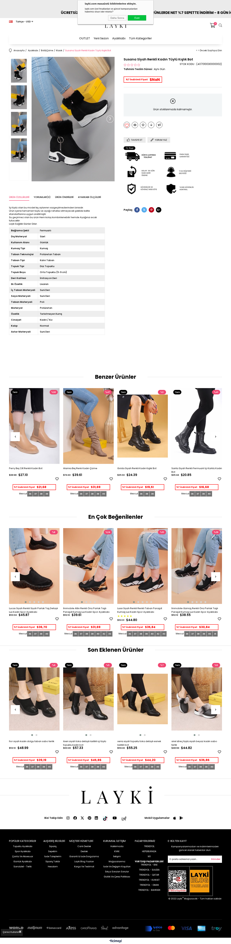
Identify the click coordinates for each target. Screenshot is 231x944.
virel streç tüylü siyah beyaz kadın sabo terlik (194, 743)
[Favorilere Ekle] (127, 125)
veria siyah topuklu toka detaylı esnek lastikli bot (139, 743)
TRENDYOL (149, 846)
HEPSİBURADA (149, 851)
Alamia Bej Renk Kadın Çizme (80, 468)
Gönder (216, 859)
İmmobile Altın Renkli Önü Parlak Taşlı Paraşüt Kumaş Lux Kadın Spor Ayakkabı (86, 610)
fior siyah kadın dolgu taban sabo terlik (31, 741)
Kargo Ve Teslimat (84, 866)
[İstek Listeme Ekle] (135, 125)
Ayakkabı (118, 38)
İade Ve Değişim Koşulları (116, 866)
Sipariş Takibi (52, 861)
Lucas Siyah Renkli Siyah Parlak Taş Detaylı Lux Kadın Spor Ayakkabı (33, 610)
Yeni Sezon (101, 38)
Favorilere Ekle (57, 478)
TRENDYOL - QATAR (149, 874)
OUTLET (84, 38)
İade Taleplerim (52, 856)
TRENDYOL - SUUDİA (149, 869)
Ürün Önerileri (64, 197)
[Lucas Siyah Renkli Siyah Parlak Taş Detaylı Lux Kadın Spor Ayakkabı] (34, 566)
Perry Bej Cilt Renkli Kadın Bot (25, 468)
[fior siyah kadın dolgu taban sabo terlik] (34, 699)
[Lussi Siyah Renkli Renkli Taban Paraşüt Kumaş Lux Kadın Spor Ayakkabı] (142, 566)
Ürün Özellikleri (19, 197)
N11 (149, 856)
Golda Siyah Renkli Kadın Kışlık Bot (136, 468)
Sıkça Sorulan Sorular (117, 871)
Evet (137, 17)
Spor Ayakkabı (22, 851)
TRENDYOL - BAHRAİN (149, 889)
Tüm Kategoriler (140, 38)
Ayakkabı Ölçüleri (89, 197)
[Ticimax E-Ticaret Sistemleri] (115, 941)
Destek (84, 851)
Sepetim (52, 851)
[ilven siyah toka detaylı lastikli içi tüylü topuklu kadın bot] (88, 699)
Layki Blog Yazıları (84, 861)
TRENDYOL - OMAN (149, 884)
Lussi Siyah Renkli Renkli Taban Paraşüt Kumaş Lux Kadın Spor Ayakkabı (139, 610)
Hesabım (53, 866)
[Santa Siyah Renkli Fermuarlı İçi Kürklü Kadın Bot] (196, 426)
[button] (25, 602)
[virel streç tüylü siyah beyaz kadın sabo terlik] (196, 699)
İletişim (117, 856)
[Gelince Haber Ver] (159, 125)
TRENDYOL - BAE (149, 864)
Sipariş (52, 846)
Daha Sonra (117, 17)
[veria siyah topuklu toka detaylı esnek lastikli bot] (142, 699)
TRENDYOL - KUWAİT (149, 879)
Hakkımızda (116, 846)
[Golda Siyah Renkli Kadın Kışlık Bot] (142, 426)
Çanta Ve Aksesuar (22, 856)
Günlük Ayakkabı (22, 861)
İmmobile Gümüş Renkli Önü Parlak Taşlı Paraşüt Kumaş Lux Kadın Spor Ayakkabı (194, 610)
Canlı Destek (84, 846)
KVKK (116, 851)
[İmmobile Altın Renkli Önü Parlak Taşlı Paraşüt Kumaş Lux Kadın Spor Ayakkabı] (88, 566)
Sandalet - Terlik (23, 866)
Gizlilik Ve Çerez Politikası (117, 876)
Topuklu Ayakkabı (22, 846)
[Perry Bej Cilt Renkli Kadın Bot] (34, 426)
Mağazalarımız (117, 861)
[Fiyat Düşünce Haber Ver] (151, 125)
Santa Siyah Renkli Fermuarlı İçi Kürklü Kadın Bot (196, 470)
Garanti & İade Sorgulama (84, 856)
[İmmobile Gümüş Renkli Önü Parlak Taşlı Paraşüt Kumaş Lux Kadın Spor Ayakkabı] (196, 566)
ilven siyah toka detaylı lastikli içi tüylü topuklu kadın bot (84, 743)
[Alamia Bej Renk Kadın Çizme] (88, 426)
